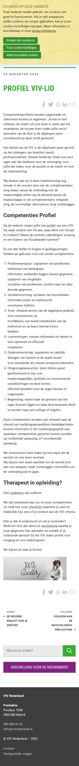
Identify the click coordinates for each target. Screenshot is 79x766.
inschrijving (49, 526)
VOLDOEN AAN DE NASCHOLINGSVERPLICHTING (61, 623)
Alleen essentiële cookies (22, 55)
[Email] (72, 105)
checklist (35, 507)
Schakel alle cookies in (20, 40)
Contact (9, 748)
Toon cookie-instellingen (21, 48)
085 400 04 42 (13, 724)
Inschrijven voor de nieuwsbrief (39, 667)
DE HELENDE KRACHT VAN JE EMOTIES (17, 621)
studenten (17, 493)
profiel (51, 225)
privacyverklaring (44, 31)
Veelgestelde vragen (17, 754)
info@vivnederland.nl (17, 729)
